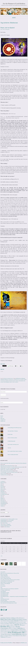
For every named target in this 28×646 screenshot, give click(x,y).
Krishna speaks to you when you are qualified (8, 468)
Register (2, 415)
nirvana (2, 382)
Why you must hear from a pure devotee (7, 470)
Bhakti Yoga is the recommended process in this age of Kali (10, 573)
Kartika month (3, 489)
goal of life (10, 379)
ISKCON (2, 487)
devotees (6, 622)
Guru (1, 483)
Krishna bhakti (13, 626)
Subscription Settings (4, 600)
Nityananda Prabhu (4, 629)
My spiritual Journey (9, 378)
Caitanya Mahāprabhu (15, 620)
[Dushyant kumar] (15, 563)
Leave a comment (15, 382)
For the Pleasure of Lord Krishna (14, 3)
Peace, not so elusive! (8, 28)
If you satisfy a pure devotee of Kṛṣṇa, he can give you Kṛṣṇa (10, 579)
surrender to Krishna (8, 635)
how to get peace (20, 379)
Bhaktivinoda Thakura (18, 619)
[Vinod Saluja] (3, 563)
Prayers (2, 495)
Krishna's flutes (10, 434)
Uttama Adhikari (23, 635)
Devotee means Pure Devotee (5, 577)
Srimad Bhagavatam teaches (5, 599)
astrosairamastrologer (4, 518)
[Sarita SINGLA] (24, 563)
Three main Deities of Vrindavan (13, 430)
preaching (13, 629)
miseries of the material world (20, 380)
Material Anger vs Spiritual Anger (6, 469)
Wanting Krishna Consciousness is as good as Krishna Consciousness (11, 467)
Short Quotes (3, 500)
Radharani (2, 498)
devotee (2, 622)
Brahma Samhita (7, 620)
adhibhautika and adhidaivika (20, 378)
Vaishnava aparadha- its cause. (13, 518)
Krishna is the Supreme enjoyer (10, 380)
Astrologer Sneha (3, 525)
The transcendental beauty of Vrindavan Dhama (8, 601)
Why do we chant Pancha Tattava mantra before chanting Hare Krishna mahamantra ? (14, 463)
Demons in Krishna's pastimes (12, 437)
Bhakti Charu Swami (7, 619)
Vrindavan (2, 505)
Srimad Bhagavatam (4, 503)
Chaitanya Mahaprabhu (4, 575)
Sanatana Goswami (7, 631)
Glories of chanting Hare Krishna (13, 454)
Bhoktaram (6, 379)
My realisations (3, 492)
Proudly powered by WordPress (6, 642)
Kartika (23, 625)
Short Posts (2, 499)
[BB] (11, 563)
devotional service (13, 622)
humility (8, 625)
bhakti (22, 618)
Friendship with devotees (4, 474)
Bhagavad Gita (3, 482)
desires (25, 620)
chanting (22, 620)
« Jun (1, 555)
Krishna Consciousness (10, 627)
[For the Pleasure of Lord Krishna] (14, 11)
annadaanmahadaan (3, 520)
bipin (1, 522)
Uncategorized (3, 504)
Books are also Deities (4, 574)
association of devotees (6, 618)
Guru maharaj (17, 623)
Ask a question (3, 571)
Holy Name (2, 486)
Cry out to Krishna (10, 520)
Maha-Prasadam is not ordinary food (6, 582)
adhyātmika (2, 379)
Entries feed (2, 418)
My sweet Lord (3, 586)
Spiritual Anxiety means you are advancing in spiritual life (9, 588)
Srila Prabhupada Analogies (5, 592)
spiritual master (15, 631)
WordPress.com (24, 642)
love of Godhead (14, 628)
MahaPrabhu (21, 628)
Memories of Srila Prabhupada (5, 583)
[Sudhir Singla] (7, 563)
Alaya (1, 524)
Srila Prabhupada (3, 502)
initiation (12, 625)
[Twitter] (6, 610)
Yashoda (9, 637)
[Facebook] (2, 610)
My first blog (10, 521)
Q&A (1, 496)
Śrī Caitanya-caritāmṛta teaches (5, 589)
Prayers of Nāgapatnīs (7, 524)
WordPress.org (3, 421)
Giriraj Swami (20, 622)
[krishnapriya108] (19, 563)
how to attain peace (15, 379)
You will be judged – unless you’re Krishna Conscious (9, 472)
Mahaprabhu (2, 491)
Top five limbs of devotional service (13, 444)
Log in (2, 417)
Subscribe (3, 395)
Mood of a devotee (3, 473)
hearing (2, 485)
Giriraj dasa (7, 29)
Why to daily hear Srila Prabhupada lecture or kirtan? (9, 602)
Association (2, 481)
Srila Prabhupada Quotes (4, 595)
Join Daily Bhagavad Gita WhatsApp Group (14, 427)
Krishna (5, 378)
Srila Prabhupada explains (5, 593)
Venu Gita (9, 447)
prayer (9, 629)
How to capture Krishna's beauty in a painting (15, 451)
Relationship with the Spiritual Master (6, 465)
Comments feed (3, 419)
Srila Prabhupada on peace (7, 382)
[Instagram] (4, 610)
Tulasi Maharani (7, 526)
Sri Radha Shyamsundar (11, 441)
